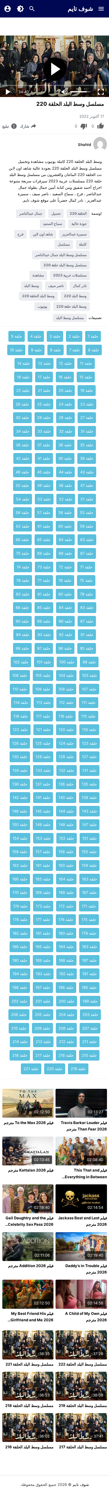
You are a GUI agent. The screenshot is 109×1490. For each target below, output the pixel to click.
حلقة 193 (43, 973)
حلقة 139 (89, 797)
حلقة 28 (65, 417)
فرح (20, 234)
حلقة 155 (89, 851)
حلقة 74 (23, 567)
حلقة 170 (19, 892)
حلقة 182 (20, 933)
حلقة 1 (93, 336)
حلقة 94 (22, 634)
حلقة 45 (44, 472)
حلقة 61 (43, 526)
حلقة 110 (19, 689)
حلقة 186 (19, 946)
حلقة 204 (66, 1014)
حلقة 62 (22, 526)
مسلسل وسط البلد (70, 318)
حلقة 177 (43, 919)
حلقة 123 (89, 743)
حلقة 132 (66, 770)
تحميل (55, 213)
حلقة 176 (65, 919)
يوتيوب (42, 306)
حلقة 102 (20, 662)
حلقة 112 (66, 702)
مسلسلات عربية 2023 (70, 275)
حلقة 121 (43, 729)
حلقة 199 (90, 1001)
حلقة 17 (44, 377)
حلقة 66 (22, 539)
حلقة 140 (66, 797)
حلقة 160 (66, 865)
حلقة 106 (19, 675)
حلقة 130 (19, 756)
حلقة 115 (88, 716)
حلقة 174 (20, 906)
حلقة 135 (89, 784)
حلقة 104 (66, 675)
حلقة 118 (20, 716)
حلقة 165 (43, 879)
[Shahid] (100, 150)
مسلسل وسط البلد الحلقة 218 (29, 1405)
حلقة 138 (19, 784)
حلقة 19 (86, 390)
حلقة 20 (65, 390)
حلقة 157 (42, 851)
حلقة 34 (22, 431)
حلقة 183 (89, 946)
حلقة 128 (66, 756)
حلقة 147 (89, 824)
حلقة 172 (66, 906)
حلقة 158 (19, 851)
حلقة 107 (89, 689)
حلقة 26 (22, 404)
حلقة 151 (89, 838)
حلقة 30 (22, 417)
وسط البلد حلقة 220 (71, 306)
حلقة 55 (86, 512)
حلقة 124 (66, 743)
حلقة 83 (87, 607)
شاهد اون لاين (43, 234)
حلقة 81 (43, 594)
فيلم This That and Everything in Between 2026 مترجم (86, 1176)
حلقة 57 (43, 512)
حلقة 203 (90, 1014)
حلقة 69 (44, 553)
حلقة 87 (86, 621)
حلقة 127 (89, 756)
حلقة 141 (43, 797)
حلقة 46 (22, 472)
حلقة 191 (89, 973)
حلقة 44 (65, 472)
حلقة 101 (44, 662)
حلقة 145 (43, 811)
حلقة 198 (19, 987)
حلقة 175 (88, 919)
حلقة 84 (65, 607)
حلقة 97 (43, 648)
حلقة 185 (43, 946)
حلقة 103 (89, 675)
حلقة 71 (86, 567)
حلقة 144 (66, 811)
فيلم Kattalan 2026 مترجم (30, 1170)
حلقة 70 (22, 553)
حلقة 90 (22, 621)
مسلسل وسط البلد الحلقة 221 (29, 1364)
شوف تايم (80, 8)
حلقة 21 (44, 390)
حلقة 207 (90, 1028)
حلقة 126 (19, 743)
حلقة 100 (66, 662)
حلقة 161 (43, 865)
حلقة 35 (86, 445)
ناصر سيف (56, 285)
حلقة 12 (65, 363)
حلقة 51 (87, 499)
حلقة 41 (43, 458)
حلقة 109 (42, 689)
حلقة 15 (85, 377)
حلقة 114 (21, 702)
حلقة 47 (86, 485)
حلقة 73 (44, 567)
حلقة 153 (43, 838)
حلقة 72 (65, 567)
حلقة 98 (22, 648)
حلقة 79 (86, 594)
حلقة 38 (22, 445)
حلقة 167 (89, 892)
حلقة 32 (65, 431)
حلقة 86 (22, 607)
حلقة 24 (65, 404)
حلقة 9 (36, 350)
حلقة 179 (89, 933)
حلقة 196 (66, 987)
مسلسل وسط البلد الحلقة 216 (29, 1447)
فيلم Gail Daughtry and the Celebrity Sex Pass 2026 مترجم (29, 1224)
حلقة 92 (65, 634)
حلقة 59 (86, 526)
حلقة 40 (65, 458)
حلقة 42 (22, 458)
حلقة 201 (43, 1001)
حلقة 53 (44, 499)
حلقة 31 (87, 431)
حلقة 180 (66, 933)
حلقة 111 (89, 702)
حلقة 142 (20, 797)
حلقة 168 (66, 892)
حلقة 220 (54, 1068)
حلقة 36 (65, 445)
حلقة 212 (66, 1041)
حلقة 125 (43, 743)
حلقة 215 (89, 1055)
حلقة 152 (66, 838)
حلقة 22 (23, 390)
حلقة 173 (43, 906)
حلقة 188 (66, 960)
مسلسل (64, 244)
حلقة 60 (65, 526)
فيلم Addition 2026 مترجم (30, 1265)
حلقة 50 (22, 485)
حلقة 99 (89, 662)
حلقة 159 (89, 865)
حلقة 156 (66, 851)
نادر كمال (80, 285)
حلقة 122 (20, 729)
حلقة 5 (16, 336)
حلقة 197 (42, 987)
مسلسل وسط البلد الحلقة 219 (83, 1405)
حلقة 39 (86, 458)
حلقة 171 (89, 906)
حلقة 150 (19, 824)
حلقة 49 (44, 485)
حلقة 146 (19, 811)
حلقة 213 (43, 1041)
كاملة (83, 244)
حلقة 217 (42, 1055)
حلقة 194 (20, 973)
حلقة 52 (65, 499)
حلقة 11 (86, 363)
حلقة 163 (89, 879)
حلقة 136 (66, 784)
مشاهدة (38, 275)
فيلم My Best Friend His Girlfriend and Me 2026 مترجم (31, 1320)
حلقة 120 (66, 729)
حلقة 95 (86, 648)
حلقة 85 (44, 607)
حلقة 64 (65, 539)
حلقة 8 (55, 350)
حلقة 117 (43, 716)
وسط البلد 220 (75, 296)
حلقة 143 (89, 811)
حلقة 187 (89, 960)
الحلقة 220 (78, 213)
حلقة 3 (54, 336)
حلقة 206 (19, 1014)
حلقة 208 (66, 1028)
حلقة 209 (42, 1028)
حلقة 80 (65, 594)
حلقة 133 (43, 770)
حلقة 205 (43, 1014)
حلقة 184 (66, 946)
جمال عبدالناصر (30, 213)
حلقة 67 (86, 553)
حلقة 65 (44, 539)
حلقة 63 (87, 539)
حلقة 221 (31, 1068)
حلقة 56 (65, 512)
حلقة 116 (65, 716)
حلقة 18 (23, 377)
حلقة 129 (43, 756)
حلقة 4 (35, 336)
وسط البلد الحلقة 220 (38, 296)
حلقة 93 (44, 634)
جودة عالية (79, 223)
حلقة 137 (42, 784)
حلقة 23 (87, 404)
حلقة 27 (86, 417)
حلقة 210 (18, 1028)
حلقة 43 (87, 472)
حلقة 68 (65, 553)
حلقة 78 (22, 580)
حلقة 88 (65, 621)
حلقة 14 (23, 363)
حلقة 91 (87, 634)
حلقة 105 (43, 675)
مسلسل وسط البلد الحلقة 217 (83, 1447)
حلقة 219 (78, 1068)
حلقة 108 (66, 689)
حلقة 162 (20, 865)
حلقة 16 (64, 377)
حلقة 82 (22, 594)
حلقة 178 (20, 919)
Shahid (84, 144)
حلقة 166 (19, 879)
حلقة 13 (44, 363)
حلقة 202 (19, 1001)
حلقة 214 (20, 1041)
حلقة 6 (93, 350)
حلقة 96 (65, 648)
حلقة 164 (66, 879)
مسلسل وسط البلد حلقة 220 (65, 265)
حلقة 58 (22, 512)
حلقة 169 (43, 892)
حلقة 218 (19, 1055)
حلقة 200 (66, 1001)
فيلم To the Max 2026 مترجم (28, 1122)
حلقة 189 (43, 960)
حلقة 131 (89, 770)
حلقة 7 (74, 350)
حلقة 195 (89, 987)
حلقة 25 (44, 404)
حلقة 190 (19, 960)
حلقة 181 (43, 933)
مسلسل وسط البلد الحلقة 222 (82, 1364)
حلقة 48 (65, 485)
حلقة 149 (43, 824)
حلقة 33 (44, 431)
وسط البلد (31, 285)
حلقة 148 (66, 824)
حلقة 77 (43, 580)
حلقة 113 (43, 702)
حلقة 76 (65, 580)
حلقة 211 (89, 1041)
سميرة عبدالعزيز (74, 234)
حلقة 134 (20, 770)
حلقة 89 (44, 621)
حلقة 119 (89, 729)
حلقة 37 (43, 445)
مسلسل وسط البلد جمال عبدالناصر (61, 255)
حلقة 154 (20, 838)
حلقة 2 (74, 336)
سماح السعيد (52, 223)
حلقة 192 (66, 973)
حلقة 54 (22, 499)
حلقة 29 (44, 417)
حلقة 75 (86, 580)
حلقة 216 (66, 1055)
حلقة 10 (16, 350)
